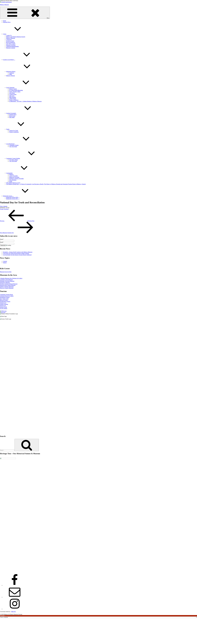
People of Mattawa (13, 100)
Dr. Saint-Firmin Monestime (16, 90)
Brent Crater (12, 116)
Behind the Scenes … (8, 196)
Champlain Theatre (14, 145)
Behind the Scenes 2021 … (12, 198)
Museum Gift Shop (10, 45)
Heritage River (12, 114)
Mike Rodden (12, 97)
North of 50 (3, 305)
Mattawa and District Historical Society (15, 36)
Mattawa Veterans (10, 75)
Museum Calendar (10, 47)
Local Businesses (10, 143)
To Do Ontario (3, 308)
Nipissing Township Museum (7, 281)
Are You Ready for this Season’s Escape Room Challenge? (17, 254)
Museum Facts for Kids (5, 271)
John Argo (11, 95)
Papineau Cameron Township (16, 178)
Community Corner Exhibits (13, 158)
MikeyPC (13, 611)
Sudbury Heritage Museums (7, 286)
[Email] (14, 597)
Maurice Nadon (13, 89)
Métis (10, 74)
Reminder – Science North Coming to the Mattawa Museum (17, 252)
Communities (9, 173)
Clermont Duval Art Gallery (7, 296)
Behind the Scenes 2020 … (12, 197)
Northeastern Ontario (5, 301)
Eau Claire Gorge (4, 298)
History (5, 262)
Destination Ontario (5, 297)
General (5, 261)
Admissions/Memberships (12, 46)
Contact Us (9, 35)
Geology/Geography (11, 113)
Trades (7, 129)
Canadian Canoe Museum (6, 279)
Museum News (6, 22)
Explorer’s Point (10, 41)
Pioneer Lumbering (14, 132)
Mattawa (11, 174)
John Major (12, 93)
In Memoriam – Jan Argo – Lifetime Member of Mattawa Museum (25, 101)
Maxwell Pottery (4, 300)
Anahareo (11, 73)
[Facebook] (14, 585)
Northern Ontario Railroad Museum (8, 284)
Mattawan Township (14, 177)
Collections (9, 39)
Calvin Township (13, 175)
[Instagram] (14, 609)
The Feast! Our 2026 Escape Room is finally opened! (16, 253)
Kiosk (10, 181)
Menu (48, 18)
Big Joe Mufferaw (10, 42)
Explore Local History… (9, 59)
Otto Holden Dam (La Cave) (13, 182)
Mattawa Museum (4, 4)
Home (4, 20)
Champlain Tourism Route (6, 294)
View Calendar (3, 206)
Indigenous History (10, 71)
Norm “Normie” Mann (14, 91)
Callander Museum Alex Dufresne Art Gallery (11, 278)
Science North (3, 307)
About (4, 34)
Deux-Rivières (12, 180)
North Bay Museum (5, 282)
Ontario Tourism (4, 304)
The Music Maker (13, 159)
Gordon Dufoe (12, 94)
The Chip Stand (13, 146)
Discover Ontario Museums (6, 288)
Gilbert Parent (12, 98)
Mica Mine (12, 117)
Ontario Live (3, 303)
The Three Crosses (10, 43)
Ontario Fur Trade (13, 130)
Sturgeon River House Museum (7, 285)
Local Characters (10, 87)
